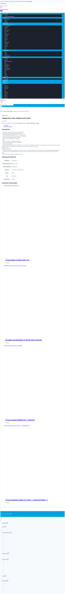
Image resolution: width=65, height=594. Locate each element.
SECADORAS (6, 54)
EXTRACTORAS (6, 31)
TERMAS (37, 123)
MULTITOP (6, 592)
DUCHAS (5, 32)
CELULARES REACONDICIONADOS (9, 16)
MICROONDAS (6, 43)
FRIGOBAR (5, 28)
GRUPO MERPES (6, 87)
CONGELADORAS (6, 34)
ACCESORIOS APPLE (7, 69)
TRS (4, 84)
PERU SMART (6, 85)
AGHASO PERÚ (6, 92)
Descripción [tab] (6, 125)
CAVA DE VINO (6, 35)
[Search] (1, 7)
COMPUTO (5, 74)
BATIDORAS (5, 39)
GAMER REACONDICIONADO (8, 61)
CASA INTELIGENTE (7, 65)
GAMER (5, 62)
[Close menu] (0, 520)
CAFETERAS (6, 38)
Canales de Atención (4, 9)
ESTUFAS (5, 53)
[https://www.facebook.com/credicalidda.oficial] (1, 11)
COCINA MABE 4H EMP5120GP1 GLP (17, 260)
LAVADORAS (6, 46)
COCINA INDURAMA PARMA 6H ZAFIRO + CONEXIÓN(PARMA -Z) (26, 500)
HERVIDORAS (6, 27)
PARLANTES (6, 20)
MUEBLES (5, 81)
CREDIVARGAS (6, 88)
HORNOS (5, 51)
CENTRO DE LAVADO (7, 55)
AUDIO (3, 526)
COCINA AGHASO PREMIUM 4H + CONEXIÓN (20, 420)
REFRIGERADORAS (6, 42)
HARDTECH (5, 95)
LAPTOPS (5, 73)
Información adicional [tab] (8, 126)
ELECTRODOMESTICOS (6, 532)
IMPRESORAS (6, 76)
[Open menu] (1, 102)
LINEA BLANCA (5, 115)
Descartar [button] (30, 1)
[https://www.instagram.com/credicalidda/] (2, 11)
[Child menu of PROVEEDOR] (9, 83)
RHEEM (28, 123)
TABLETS (5, 70)
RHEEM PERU (32, 123)
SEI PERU (5, 91)
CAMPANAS (5, 36)
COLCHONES (5, 23)
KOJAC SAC (5, 96)
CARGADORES (6, 66)
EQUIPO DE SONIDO (7, 19)
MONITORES (6, 58)
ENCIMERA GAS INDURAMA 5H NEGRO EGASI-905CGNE (23, 340)
